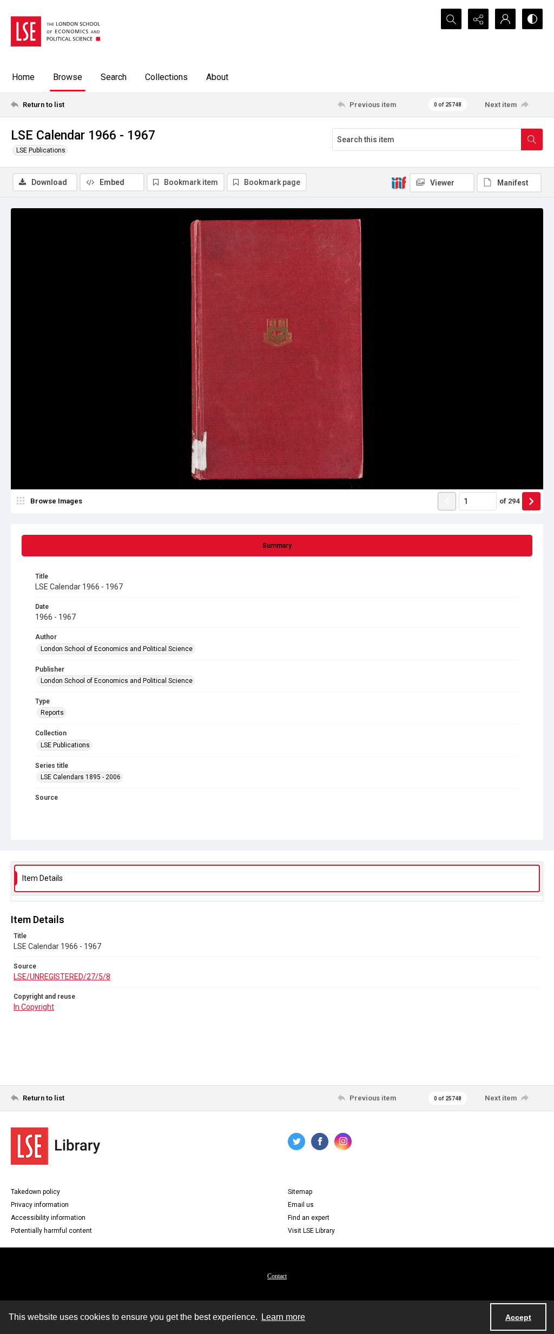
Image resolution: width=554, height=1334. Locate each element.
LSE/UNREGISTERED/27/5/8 (62, 976)
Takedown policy (35, 1192)
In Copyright (34, 1007)
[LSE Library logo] (55, 1146)
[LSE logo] (55, 31)
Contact (277, 1276)
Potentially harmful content (51, 1231)
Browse (67, 77)
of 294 (509, 501)
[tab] (277, 545)
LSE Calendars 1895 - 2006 (81, 777)
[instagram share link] (343, 1141)
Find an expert (308, 1218)
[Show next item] (531, 501)
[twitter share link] (296, 1141)
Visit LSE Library (311, 1231)
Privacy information (40, 1205)
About (217, 77)
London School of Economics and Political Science (117, 649)
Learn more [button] (283, 1317)
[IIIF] (398, 182)
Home (23, 77)
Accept (518, 1317)
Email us (301, 1205)
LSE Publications (40, 150)
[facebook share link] (319, 1141)
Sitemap (300, 1192)
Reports (52, 712)
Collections (166, 77)
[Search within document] (532, 139)
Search (114, 77)
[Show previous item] (447, 501)
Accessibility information (48, 1218)
